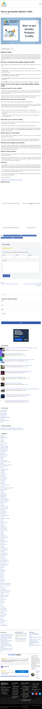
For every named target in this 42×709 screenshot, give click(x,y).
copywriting (3, 480)
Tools (2, 603)
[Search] (40, 294)
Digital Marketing (4, 414)
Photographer (3, 570)
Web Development (4, 410)
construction (3, 476)
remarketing (3, 580)
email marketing (4, 511)
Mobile (2, 309)
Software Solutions (4, 596)
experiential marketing (5, 515)
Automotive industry (4, 450)
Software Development (5, 420)
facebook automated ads (5, 518)
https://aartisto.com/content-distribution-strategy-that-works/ (11, 179)
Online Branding (4, 558)
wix (1, 618)
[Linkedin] (39, 693)
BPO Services (3, 413)
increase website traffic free (6, 237)
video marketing (4, 608)
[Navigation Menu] (40, 4)
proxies (2, 577)
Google (2, 524)
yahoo (2, 622)
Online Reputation (4, 560)
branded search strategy (5, 461)
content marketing (4, 477)
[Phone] (1, 360)
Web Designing (3, 411)
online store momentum (5, 561)
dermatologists (3, 493)
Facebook (2, 516)
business (2, 463)
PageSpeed (3, 566)
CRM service (3, 483)
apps (2, 444)
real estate (3, 579)
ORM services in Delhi (33, 641)
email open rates (4, 512)
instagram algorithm (4, 541)
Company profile (4, 474)
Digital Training (3, 502)
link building (3, 547)
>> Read (27, 350)
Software (2, 593)
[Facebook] (32, 693)
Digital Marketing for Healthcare (21, 633)
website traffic (3, 615)
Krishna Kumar (3, 429)
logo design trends (4, 550)
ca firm (2, 467)
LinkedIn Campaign (4, 548)
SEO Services (3, 587)
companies (3, 473)
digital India (3, 496)
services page (3, 589)
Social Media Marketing (5, 592)
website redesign (4, 613)
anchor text (3, 440)
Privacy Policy (26, 705)
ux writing (2, 606)
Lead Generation (4, 544)
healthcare (3, 531)
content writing (3, 479)
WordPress (3, 619)
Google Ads (3, 525)
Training (2, 421)
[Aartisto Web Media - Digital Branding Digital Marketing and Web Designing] (4, 4)
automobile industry (4, 448)
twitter (2, 605)
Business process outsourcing (6, 464)
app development (4, 443)
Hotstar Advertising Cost (33, 633)
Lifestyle (2, 545)
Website (29, 255)
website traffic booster (18, 237)
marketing (2, 551)
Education (2, 509)
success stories (3, 599)
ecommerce (3, 505)
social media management (5, 590)
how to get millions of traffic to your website (12, 235)
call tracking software (4, 469)
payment (2, 567)
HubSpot (2, 534)
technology (3, 602)
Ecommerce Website (4, 508)
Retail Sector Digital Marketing (20, 638)
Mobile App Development (5, 417)
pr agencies (3, 574)
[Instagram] (36, 693)
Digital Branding (4, 495)
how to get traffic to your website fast (29, 235)
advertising (3, 435)
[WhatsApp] (1, 358)
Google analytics (4, 528)
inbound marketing (4, 537)
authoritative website (4, 447)
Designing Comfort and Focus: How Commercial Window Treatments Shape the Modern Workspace (7, 635)
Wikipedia (2, 616)
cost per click (3, 482)
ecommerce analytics (4, 506)
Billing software (3, 456)
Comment (5, 260)
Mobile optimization (4, 554)
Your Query (3, 313)
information (3, 538)
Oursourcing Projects (4, 564)
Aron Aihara (3, 428)
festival (2, 519)
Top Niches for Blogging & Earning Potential (14, 428)
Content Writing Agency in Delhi (35, 639)
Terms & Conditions (25, 707)
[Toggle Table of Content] (12, 49)
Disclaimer (32, 705)
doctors (2, 503)
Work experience (4, 621)
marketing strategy (4, 553)
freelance (2, 521)
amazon (2, 438)
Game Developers (4, 522)
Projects (2, 576)
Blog (23, 705)
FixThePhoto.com (34, 669)
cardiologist (3, 470)
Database (2, 490)
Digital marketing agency (5, 499)
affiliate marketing (4, 437)
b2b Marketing (3, 451)
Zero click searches (4, 625)
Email (17, 255)
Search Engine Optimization (6, 583)
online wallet (3, 563)
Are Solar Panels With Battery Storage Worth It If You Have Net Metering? (6, 646)
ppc (1, 573)
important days (3, 535)
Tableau (2, 600)
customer (2, 486)
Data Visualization (4, 489)
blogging (2, 457)
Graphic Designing (4, 529)
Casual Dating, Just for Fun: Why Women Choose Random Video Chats (6, 650)
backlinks (2, 453)
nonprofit (2, 557)
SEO (2, 586)
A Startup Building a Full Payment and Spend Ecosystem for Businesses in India (7, 642)
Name (4, 255)
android (2, 441)
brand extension (4, 460)
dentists (2, 492)
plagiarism (3, 571)
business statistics (4, 466)
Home (2, 532)
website (2, 612)
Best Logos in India (4, 454)
